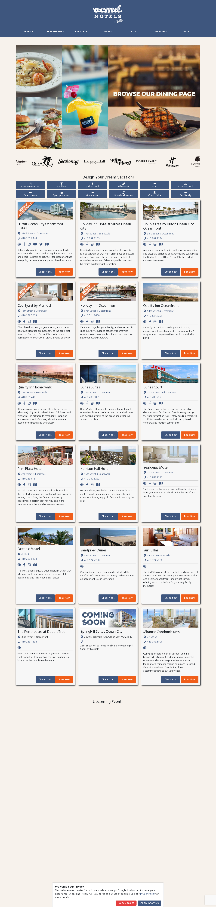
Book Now (64, 272)
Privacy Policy (147, 894)
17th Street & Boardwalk (97, 234)
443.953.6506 (155, 642)
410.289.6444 (29, 238)
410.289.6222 (92, 479)
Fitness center (30, 195)
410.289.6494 (29, 559)
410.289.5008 (29, 315)
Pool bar (61, 186)
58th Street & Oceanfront (97, 555)
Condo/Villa (154, 195)
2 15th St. (152, 637)
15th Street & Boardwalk (34, 311)
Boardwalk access (123, 195)
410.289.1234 (155, 238)
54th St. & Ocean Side (158, 555)
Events (80, 32)
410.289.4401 (29, 397)
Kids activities (92, 195)
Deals (108, 32)
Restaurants (55, 32)
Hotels (28, 32)
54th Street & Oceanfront (160, 311)
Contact (187, 32)
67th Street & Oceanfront (97, 311)
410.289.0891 (92, 397)
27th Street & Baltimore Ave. (162, 392)
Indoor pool (92, 186)
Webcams (161, 32)
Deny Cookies (126, 903)
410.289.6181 (29, 479)
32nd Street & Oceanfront (34, 233)
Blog (134, 32)
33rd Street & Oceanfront (160, 234)
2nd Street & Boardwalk (33, 474)
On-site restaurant (30, 186)
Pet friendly (185, 195)
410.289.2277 (155, 397)
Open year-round (61, 195)
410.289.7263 (92, 238)
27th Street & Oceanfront (97, 392)
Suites (154, 186)
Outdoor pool (185, 186)
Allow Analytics (149, 903)
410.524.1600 (92, 315)
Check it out (45, 272)
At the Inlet (27, 554)
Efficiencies (123, 186)
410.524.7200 (155, 316)
